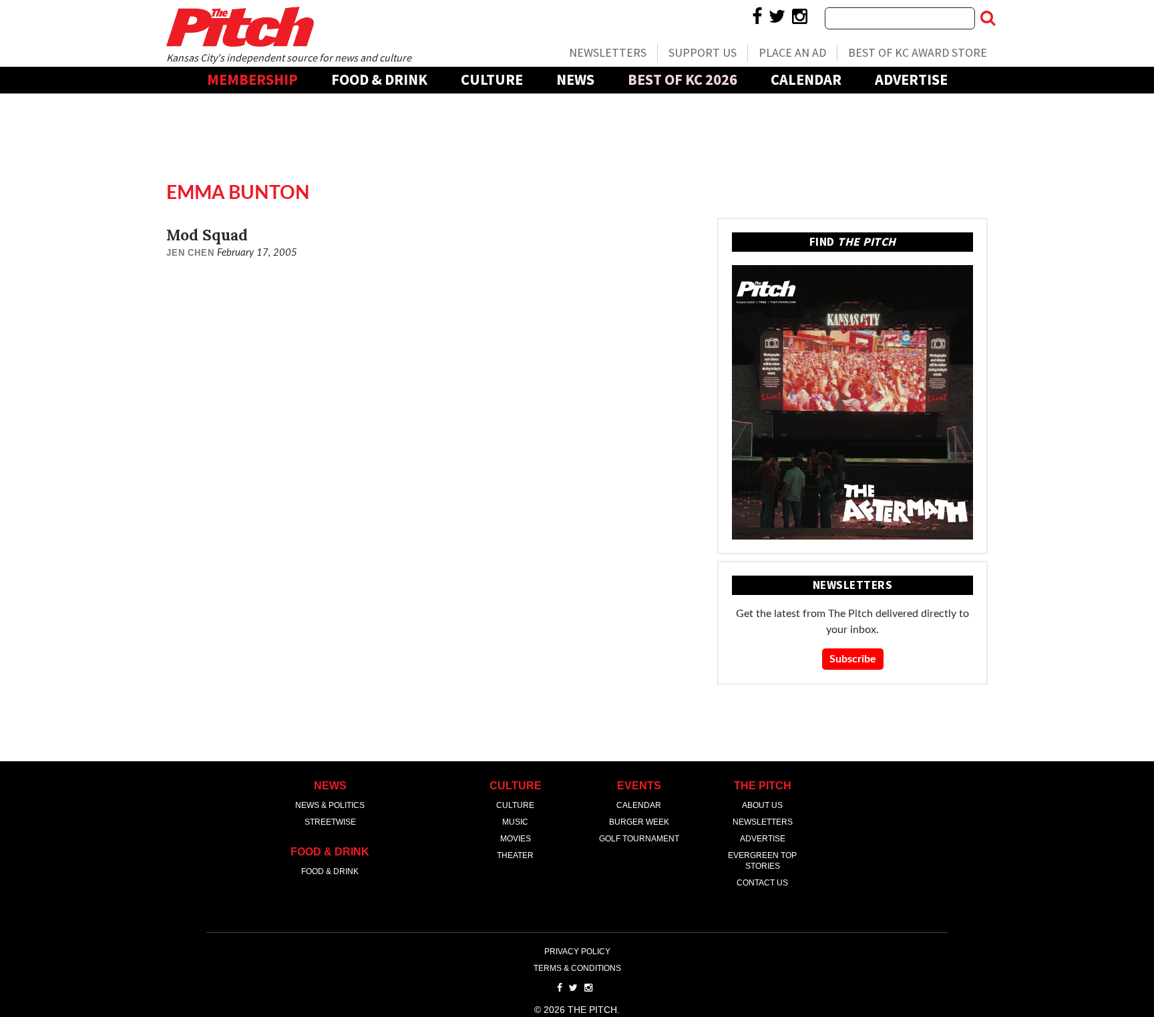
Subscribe (852, 659)
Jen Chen (190, 253)
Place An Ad (792, 52)
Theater (515, 855)
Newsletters (607, 52)
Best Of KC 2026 (682, 79)
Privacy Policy (577, 951)
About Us (762, 805)
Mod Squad (207, 234)
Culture (492, 79)
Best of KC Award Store (917, 52)
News (575, 79)
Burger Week (639, 822)
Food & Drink (379, 79)
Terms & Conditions (577, 968)
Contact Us (762, 882)
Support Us (702, 52)
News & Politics (330, 805)
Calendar (806, 79)
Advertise (911, 79)
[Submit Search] (988, 18)
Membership (252, 79)
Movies (515, 838)
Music (515, 822)
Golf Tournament (639, 838)
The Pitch (239, 27)
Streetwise (330, 822)
